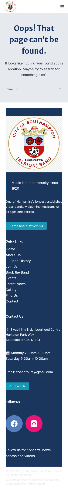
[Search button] (60, 89)
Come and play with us (26, 226)
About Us (13, 255)
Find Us (12, 295)
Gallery (11, 290)
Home (10, 249)
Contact (12, 301)
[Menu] (62, 6)
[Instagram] (34, 423)
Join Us (12, 266)
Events (11, 278)
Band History (20, 261)
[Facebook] (14, 423)
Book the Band (17, 272)
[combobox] (30, 89)
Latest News (16, 284)
